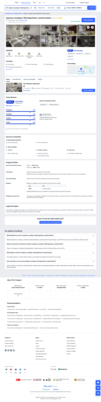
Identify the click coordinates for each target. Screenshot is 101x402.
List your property (71, 348)
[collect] (98, 382)
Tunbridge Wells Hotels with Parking (71, 318)
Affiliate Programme (71, 346)
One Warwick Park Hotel (33, 309)
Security (68, 353)
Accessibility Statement (41, 353)
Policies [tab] (40, 79)
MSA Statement (39, 356)
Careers (37, 346)
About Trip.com (39, 340)
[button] (44, 2)
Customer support (9, 340)
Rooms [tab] (8, 79)
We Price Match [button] (76, 21)
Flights (17, 2)
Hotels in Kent (50, 275)
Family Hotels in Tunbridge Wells (15, 315)
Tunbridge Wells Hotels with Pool (15, 321)
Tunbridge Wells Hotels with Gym (33, 321)
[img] (23, 36)
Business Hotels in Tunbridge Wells (32, 318)
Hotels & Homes (25, 2)
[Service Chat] (98, 393)
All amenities (9, 69)
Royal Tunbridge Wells (20, 309)
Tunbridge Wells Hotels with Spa (68, 315)
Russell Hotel (43, 309)
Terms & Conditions (40, 348)
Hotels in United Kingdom (39, 275)
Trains (34, 2)
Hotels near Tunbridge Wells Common (49, 328)
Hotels (29, 275)
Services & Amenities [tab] (29, 79)
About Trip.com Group (41, 359)
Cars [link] (40, 2)
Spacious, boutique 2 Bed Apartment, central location (28, 18)
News (37, 343)
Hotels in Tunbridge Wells (61, 275)
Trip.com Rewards (71, 343)
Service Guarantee (9, 343)
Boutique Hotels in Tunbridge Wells (33, 315)
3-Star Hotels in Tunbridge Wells (15, 318)
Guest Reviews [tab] (16, 79)
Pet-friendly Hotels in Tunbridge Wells (51, 321)
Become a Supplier (71, 351)
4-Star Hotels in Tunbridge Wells (50, 315)
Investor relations (71, 340)
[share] (98, 388)
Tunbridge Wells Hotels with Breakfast (51, 318)
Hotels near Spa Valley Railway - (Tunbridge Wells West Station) (22, 328)
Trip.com (24, 275)
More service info (9, 346)
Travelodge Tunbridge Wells (54, 309)
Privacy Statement (40, 351)
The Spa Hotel (10, 309)
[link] (70, 2)
